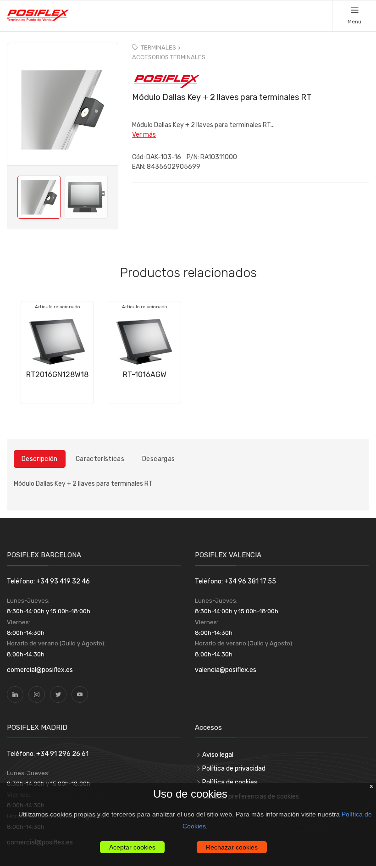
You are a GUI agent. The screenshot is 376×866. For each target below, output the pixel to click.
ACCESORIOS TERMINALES (168, 57)
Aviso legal (217, 755)
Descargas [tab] (158, 459)
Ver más (144, 135)
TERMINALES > (160, 47)
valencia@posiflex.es (225, 670)
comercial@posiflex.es (40, 670)
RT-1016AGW (144, 374)
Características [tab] (100, 459)
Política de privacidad (233, 768)
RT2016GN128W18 (57, 374)
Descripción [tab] (40, 459)
